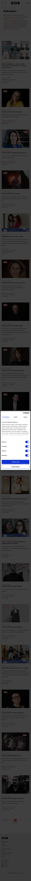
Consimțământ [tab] (5, 417)
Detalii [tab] (15, 417)
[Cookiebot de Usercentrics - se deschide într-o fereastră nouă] (23, 413)
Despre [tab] (25, 417)
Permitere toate (15, 462)
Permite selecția (16, 466)
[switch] (27, 446)
